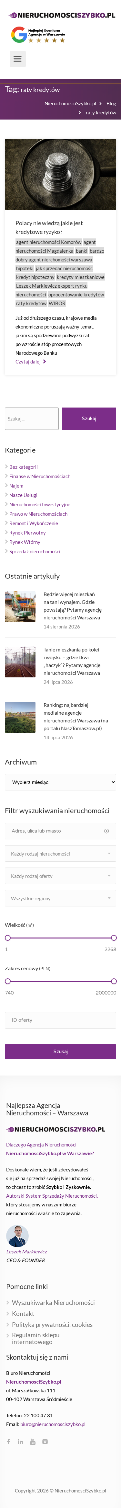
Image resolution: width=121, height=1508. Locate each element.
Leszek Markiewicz (26, 1251)
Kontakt (23, 1313)
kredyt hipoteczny (35, 277)
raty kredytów (31, 303)
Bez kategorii (23, 467)
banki (81, 251)
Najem (16, 486)
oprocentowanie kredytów (76, 294)
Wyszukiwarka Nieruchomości (53, 1302)
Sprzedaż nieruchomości (34, 551)
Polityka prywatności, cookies (52, 1324)
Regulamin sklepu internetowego (36, 1338)
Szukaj (89, 418)
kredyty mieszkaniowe (81, 277)
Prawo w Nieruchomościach (38, 514)
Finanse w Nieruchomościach (39, 476)
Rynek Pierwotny (27, 532)
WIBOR (57, 303)
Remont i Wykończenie (33, 523)
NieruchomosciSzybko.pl (80, 1490)
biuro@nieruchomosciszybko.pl (53, 1424)
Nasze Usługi (23, 495)
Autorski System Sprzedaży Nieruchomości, (52, 1196)
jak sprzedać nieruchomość (64, 268)
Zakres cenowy (27, 968)
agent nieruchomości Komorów (48, 242)
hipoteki (25, 268)
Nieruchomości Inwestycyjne (39, 504)
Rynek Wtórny (24, 542)
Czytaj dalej (28, 361)
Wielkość (19, 925)
